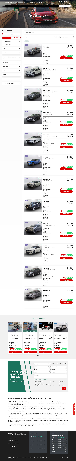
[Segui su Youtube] (67, 2)
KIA (44, 46)
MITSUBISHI (57, 334)
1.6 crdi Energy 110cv (48, 47)
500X (47, 68)
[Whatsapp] (18, 349)
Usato (57, 363)
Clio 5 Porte (51, 90)
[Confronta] (39, 45)
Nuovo (51, 363)
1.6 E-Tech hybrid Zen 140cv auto (50, 92)
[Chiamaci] (63, 56)
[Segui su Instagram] (62, 2)
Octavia (49, 112)
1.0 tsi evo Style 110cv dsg (49, 247)
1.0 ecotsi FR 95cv (47, 203)
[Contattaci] (66, 58)
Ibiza (47, 268)
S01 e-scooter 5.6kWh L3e (29, 335)
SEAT (44, 201)
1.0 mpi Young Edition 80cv (49, 225)
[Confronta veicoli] (67, 3)
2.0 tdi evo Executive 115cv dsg (50, 136)
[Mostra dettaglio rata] (72, 47)
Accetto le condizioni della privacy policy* (41, 379)
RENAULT (45, 90)
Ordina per (57, 37)
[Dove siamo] (74, 410)
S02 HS (45, 334)
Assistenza (33, 5)
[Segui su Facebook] (59, 2)
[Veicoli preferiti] (70, 3)
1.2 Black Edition (57, 335)
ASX (62, 334)
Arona (47, 201)
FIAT (44, 68)
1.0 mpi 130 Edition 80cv (48, 291)
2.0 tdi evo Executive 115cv (49, 114)
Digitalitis (66, 457)
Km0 (63, 363)
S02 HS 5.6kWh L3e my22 (44, 335)
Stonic (47, 46)
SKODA (45, 112)
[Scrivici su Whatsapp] (70, 56)
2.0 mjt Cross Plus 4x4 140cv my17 (51, 69)
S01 (14, 334)
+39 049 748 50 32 (38, 436)
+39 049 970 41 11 (59, 437)
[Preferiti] (41, 45)
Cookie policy (42, 457)
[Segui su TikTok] (69, 2)
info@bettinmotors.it (14, 443)
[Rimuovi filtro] (27, 41)
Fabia (48, 157)
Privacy (37, 457)
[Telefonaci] (12, 349)
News (9, 450)
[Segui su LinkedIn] (64, 2)
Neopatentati (8, 44)
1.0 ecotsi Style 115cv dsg (49, 269)
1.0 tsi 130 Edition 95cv (48, 158)
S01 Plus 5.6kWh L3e (13, 335)
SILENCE (11, 334)
